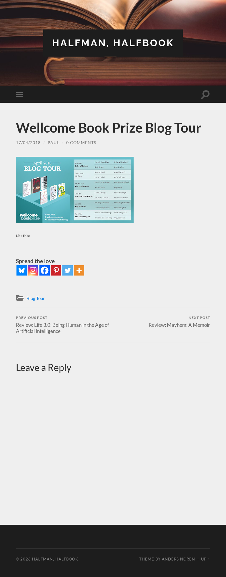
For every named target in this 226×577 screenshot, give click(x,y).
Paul (53, 142)
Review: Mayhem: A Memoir (179, 321)
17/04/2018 (28, 142)
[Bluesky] (21, 270)
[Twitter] (67, 270)
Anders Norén (178, 559)
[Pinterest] (56, 270)
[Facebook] (44, 270)
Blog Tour (35, 298)
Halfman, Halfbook (113, 42)
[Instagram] (33, 270)
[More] (79, 270)
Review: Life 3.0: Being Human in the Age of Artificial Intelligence (62, 324)
